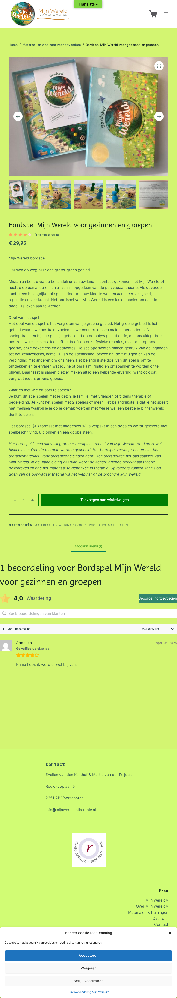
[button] (170, 933)
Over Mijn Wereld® (152, 906)
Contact (161, 924)
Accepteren (88, 955)
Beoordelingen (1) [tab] (88, 546)
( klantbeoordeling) (47, 234)
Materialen (118, 525)
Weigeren (89, 968)
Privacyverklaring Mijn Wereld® (88, 992)
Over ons (160, 918)
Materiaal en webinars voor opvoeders (70, 525)
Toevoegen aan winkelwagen (104, 499)
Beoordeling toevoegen (158, 598)
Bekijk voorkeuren (88, 981)
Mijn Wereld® (156, 900)
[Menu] (166, 14)
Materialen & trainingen (148, 912)
